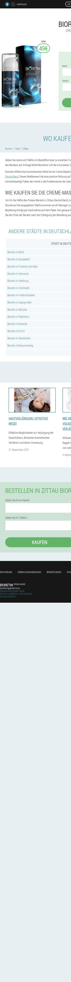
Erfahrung (6, 572)
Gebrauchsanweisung (29, 572)
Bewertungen (54, 572)
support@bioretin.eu (10, 588)
